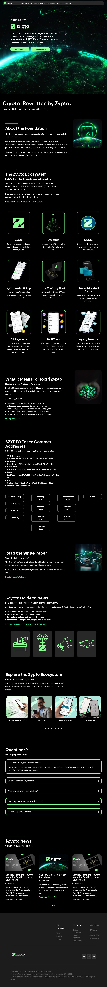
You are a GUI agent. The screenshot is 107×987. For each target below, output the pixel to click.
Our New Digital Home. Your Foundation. (20, 875)
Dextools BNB (67, 507)
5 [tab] (58, 728)
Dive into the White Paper (15, 577)
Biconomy (14, 518)
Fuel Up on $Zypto (12, 418)
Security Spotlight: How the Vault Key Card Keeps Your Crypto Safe (53, 877)
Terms (58, 939)
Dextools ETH (41, 517)
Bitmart (14, 511)
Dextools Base (41, 527)
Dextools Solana (67, 517)
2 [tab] (48, 728)
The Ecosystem (39, 3)
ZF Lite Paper (95, 935)
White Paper (51, 3)
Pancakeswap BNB (68, 497)
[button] (52, 905)
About (58, 933)
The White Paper (40, 49)
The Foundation (26, 3)
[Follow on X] (89, 956)
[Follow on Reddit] (94, 956)
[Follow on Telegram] (84, 956)
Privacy (59, 936)
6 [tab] (61, 728)
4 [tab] (55, 728)
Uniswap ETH (40, 497)
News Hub (68, 3)
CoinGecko (15, 503)
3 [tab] (51, 728)
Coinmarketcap (15, 496)
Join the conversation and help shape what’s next (25, 624)
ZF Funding (94, 939)
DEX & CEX (77, 941)
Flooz (92, 496)
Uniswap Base (40, 507)
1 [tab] (45, 728)
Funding (60, 3)
